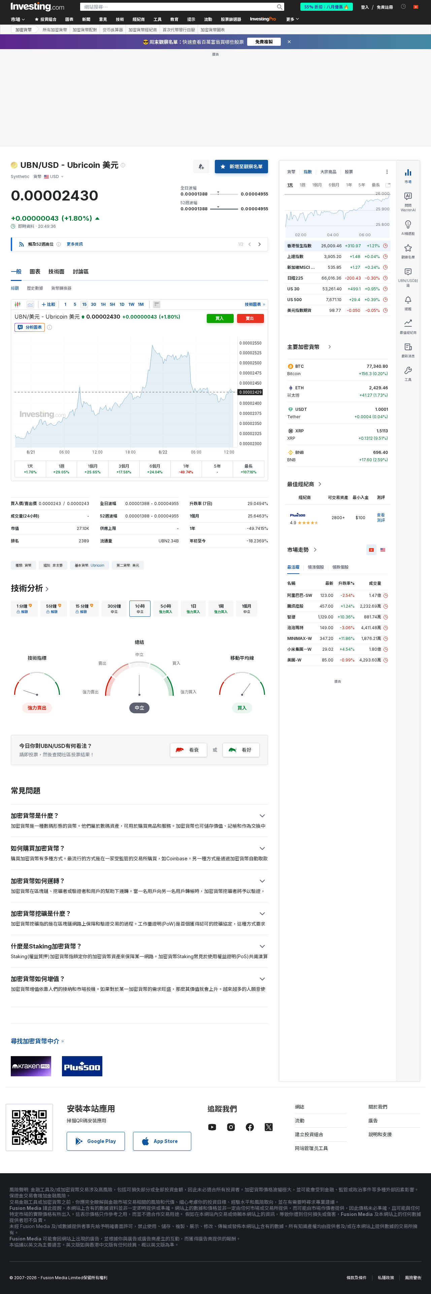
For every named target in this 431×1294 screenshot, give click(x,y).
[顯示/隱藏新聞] (156, 304)
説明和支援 (380, 1134)
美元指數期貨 (299, 310)
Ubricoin (97, 565)
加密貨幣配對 (85, 29)
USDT (301, 409)
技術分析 (27, 588)
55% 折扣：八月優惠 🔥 (326, 6)
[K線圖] (17, 304)
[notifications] (403, 6)
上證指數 (295, 256)
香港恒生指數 (299, 245)
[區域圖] (30, 304)
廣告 (373, 1120)
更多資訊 (75, 244)
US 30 (293, 288)
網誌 (299, 1107)
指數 (308, 171)
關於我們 (377, 1107)
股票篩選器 (231, 19)
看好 (246, 750)
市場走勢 (298, 549)
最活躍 (293, 567)
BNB (299, 452)
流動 (299, 1120)
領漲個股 (316, 567)
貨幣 (291, 171)
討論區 (81, 271)
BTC (299, 366)
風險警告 (413, 1277)
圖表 (35, 271)
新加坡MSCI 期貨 (303, 267)
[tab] (24, 609)
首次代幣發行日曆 (179, 29)
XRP (299, 430)
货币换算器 (113, 29)
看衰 (194, 750)
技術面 (56, 271)
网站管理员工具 (311, 1148)
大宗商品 (328, 171)
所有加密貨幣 (55, 29)
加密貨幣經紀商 (143, 29)
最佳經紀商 (300, 484)
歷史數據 (35, 288)
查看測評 (381, 517)
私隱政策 (386, 1277)
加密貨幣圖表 (213, 29)
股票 (349, 171)
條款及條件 (356, 1277)
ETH (299, 387)
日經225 (295, 278)
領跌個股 (340, 567)
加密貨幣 (23, 29)
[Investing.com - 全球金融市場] (37, 6)
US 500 (294, 299)
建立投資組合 (309, 1134)
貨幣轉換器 (61, 288)
